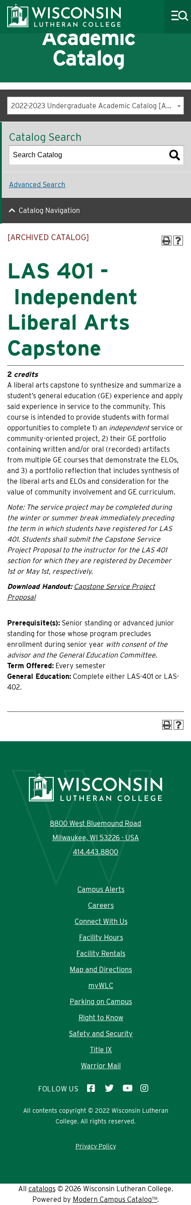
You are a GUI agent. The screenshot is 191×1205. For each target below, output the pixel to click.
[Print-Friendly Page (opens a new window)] (166, 240)
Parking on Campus (101, 1001)
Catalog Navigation (49, 210)
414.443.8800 (95, 852)
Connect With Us (101, 921)
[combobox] (95, 105)
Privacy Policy (96, 1146)
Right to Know (101, 1017)
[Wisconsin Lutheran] (64, 24)
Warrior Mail (101, 1066)
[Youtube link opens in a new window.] (127, 1089)
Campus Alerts (100, 889)
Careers (101, 905)
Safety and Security (101, 1033)
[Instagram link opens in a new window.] (144, 1089)
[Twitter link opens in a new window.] (109, 1089)
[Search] (174, 155)
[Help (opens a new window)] (178, 240)
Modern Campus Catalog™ (115, 1199)
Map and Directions (101, 969)
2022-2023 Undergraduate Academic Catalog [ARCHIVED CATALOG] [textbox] (97, 106)
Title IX (101, 1050)
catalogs (42, 1189)
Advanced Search (37, 184)
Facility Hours (101, 937)
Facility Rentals (100, 953)
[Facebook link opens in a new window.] (91, 1089)
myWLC (100, 985)
